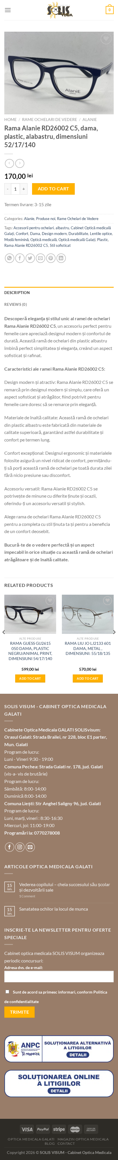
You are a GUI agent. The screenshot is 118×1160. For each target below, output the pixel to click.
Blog (50, 1143)
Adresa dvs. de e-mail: (23, 967)
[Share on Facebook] (20, 258)
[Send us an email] (30, 847)
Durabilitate (78, 233)
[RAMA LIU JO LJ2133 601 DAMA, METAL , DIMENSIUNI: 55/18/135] (88, 614)
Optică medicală (43, 239)
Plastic (102, 239)
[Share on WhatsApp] (9, 258)
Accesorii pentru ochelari (33, 227)
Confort (22, 233)
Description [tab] (17, 292)
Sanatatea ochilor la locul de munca (53, 908)
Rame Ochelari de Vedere (49, 119)
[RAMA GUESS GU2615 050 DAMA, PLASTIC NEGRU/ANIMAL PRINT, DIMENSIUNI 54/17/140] (30, 614)
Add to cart (53, 188)
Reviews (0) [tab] (15, 304)
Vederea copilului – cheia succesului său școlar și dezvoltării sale (64, 887)
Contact (66, 1143)
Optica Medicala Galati (31, 1139)
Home (10, 119)
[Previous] (4, 643)
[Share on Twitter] (30, 258)
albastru (62, 227)
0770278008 (47, 832)
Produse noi (45, 218)
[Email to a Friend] (40, 258)
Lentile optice (101, 233)
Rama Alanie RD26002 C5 (26, 245)
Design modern (54, 233)
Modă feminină (16, 239)
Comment (27, 896)
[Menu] (7, 10)
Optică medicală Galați (76, 239)
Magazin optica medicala (83, 1139)
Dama (35, 233)
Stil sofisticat (60, 245)
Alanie (89, 119)
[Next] (114, 643)
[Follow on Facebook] (9, 847)
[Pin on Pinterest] (51, 258)
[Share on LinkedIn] (61, 258)
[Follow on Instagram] (20, 847)
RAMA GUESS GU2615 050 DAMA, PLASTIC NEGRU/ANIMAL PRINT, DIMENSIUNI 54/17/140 (30, 651)
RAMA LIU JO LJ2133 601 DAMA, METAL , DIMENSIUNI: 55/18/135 (88, 648)
